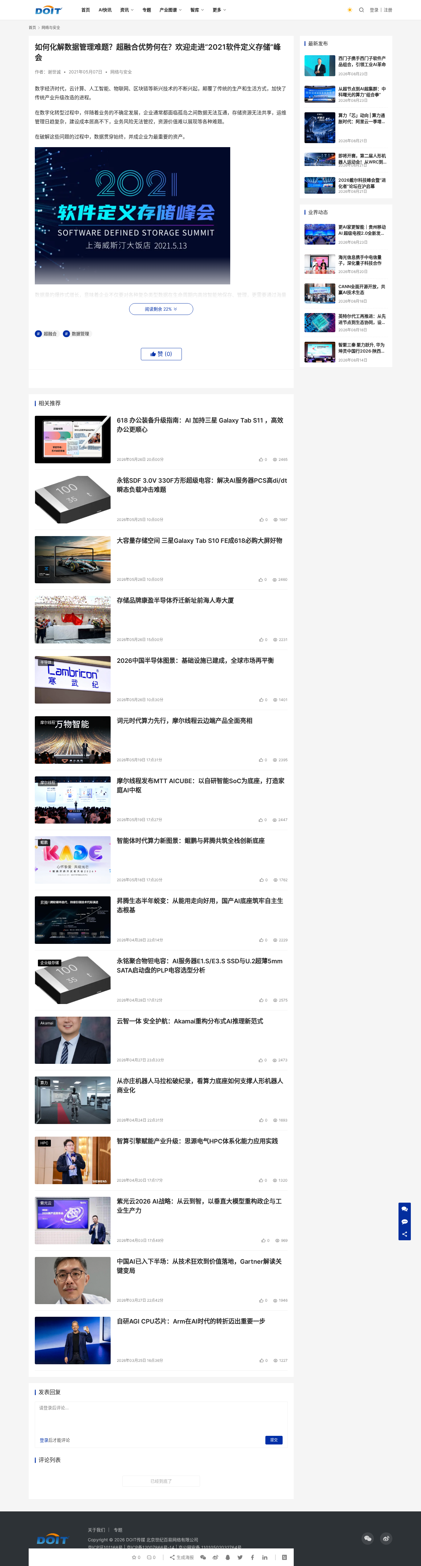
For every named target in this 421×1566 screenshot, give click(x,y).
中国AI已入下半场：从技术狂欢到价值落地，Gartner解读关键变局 (199, 1266)
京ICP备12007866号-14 (150, 1547)
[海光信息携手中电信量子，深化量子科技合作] (320, 264)
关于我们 (96, 1529)
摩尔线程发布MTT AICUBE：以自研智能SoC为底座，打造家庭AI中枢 (200, 785)
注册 (388, 9)
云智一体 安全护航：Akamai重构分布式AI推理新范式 (190, 1021)
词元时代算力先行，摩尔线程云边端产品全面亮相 (184, 721)
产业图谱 (168, 9)
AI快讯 (105, 9)
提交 (274, 1440)
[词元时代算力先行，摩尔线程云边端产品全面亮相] (73, 740)
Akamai (46, 1023)
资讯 (124, 9)
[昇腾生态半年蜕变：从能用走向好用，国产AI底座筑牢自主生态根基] (73, 920)
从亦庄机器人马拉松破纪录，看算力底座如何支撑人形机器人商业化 (200, 1085)
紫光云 (45, 1203)
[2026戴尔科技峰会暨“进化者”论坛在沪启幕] (320, 185)
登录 (374, 9)
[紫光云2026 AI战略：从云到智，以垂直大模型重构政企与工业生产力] (73, 1220)
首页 (85, 9)
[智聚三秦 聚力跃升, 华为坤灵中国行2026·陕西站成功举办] (320, 352)
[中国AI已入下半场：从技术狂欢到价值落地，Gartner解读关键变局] (73, 1280)
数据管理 (80, 333)
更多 (217, 9)
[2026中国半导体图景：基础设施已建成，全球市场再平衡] (73, 680)
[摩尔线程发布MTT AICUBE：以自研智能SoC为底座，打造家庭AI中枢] (73, 800)
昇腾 (44, 902)
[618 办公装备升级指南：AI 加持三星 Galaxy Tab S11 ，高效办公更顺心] (73, 439)
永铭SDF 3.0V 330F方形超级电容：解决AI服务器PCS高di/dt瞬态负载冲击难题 (202, 485)
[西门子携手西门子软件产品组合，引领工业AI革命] (320, 65)
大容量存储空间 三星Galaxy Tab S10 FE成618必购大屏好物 (199, 540)
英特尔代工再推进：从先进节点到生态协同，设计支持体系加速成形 (362, 322)
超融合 (50, 333)
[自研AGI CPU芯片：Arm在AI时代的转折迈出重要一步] (73, 1340)
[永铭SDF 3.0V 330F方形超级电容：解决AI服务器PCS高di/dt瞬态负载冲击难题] (73, 499)
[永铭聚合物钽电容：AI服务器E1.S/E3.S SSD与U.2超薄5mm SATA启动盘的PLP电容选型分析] (73, 980)
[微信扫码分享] (203, 1557)
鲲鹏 (44, 842)
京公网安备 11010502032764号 (210, 1547)
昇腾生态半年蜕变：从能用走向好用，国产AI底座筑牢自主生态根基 (200, 905)
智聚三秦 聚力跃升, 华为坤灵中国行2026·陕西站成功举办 (361, 350)
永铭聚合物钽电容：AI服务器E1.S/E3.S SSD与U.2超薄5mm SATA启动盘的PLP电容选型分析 (200, 965)
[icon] (368, 1538)
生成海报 (184, 1557)
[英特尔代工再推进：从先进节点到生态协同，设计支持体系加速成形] (320, 322)
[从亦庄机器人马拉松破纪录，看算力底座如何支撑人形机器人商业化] (73, 1100)
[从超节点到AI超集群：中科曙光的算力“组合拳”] (320, 94)
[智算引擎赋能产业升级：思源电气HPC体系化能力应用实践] (73, 1160)
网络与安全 (121, 71)
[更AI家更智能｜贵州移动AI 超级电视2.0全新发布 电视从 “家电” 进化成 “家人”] (320, 234)
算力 (44, 1082)
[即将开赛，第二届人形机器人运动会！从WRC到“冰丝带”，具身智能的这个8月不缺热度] (320, 159)
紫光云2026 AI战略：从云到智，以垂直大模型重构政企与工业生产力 (199, 1206)
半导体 (45, 662)
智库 (194, 9)
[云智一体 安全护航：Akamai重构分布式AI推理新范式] (73, 1040)
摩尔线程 (47, 722)
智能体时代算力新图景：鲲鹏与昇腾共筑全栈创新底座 (191, 841)
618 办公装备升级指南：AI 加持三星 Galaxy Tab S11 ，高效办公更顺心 (200, 425)
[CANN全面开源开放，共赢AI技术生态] (320, 293)
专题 (146, 9)
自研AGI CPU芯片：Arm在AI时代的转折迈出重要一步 (191, 1321)
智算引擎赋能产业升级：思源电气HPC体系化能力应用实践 (197, 1141)
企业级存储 (49, 963)
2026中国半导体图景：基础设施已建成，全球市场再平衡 (195, 660)
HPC (44, 1143)
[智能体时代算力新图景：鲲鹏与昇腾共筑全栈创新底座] (73, 860)
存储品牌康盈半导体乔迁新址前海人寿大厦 (175, 600)
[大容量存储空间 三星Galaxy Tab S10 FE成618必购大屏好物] (73, 560)
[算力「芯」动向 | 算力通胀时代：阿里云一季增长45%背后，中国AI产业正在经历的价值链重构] (320, 127)
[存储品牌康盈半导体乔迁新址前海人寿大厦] (73, 619)
